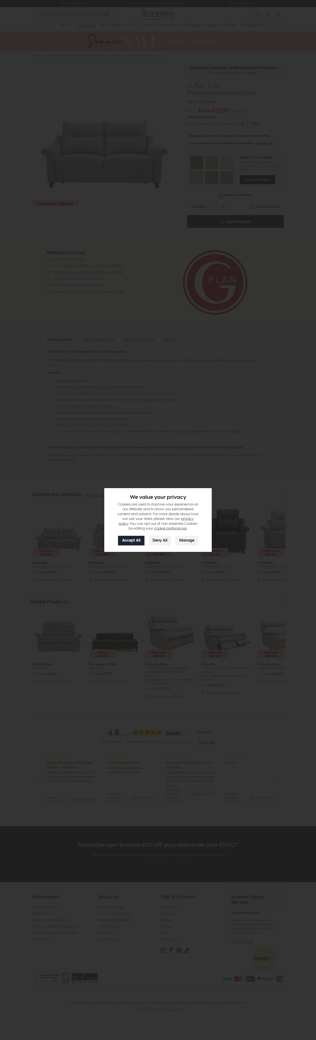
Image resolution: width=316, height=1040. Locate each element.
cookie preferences (170, 528)
